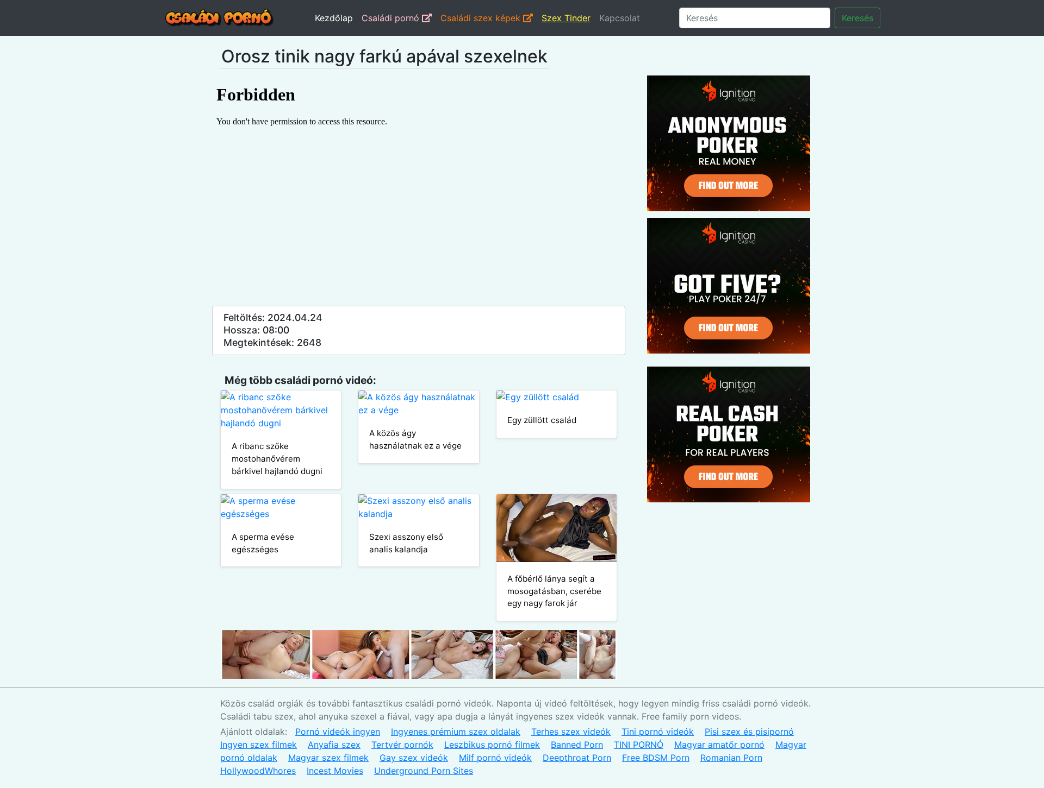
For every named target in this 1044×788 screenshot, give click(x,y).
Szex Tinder (566, 17)
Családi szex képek (481, 17)
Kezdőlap (334, 17)
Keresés (857, 17)
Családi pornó (392, 17)
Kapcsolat (619, 17)
